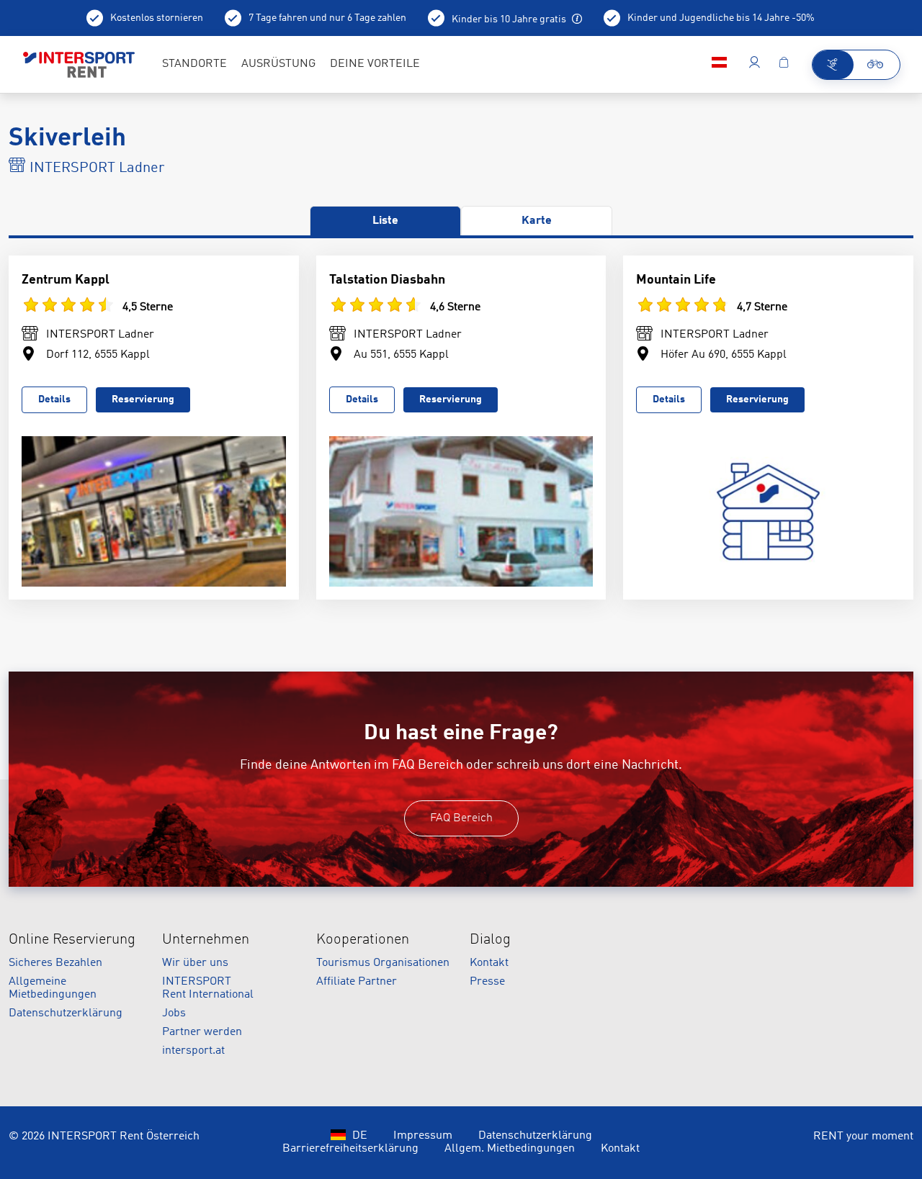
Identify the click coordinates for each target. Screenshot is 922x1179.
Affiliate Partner (356, 982)
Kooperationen (362, 940)
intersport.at (193, 1051)
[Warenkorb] (783, 65)
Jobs (174, 1013)
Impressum (422, 1136)
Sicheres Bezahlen (55, 963)
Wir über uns (195, 963)
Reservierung (143, 399)
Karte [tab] (537, 221)
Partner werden (202, 1032)
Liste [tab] (385, 221)
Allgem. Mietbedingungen (509, 1149)
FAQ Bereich (461, 818)
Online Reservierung (72, 940)
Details (54, 399)
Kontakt (489, 963)
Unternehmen (205, 940)
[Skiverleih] (833, 64)
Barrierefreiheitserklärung (350, 1149)
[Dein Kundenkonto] (754, 65)
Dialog (490, 940)
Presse (487, 982)
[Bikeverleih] (876, 64)
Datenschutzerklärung (65, 1013)
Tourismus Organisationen (382, 963)
